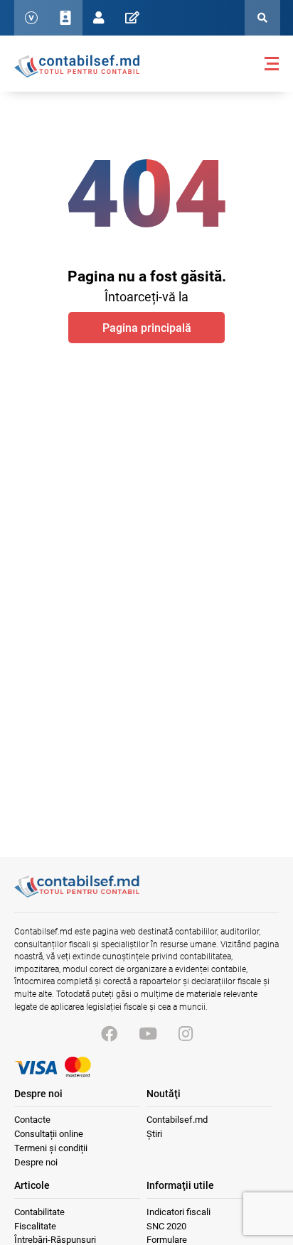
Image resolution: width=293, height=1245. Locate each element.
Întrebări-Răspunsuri (55, 1239)
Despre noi (36, 1162)
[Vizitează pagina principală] (76, 65)
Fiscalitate (35, 1226)
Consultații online (48, 1133)
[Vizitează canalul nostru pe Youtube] (148, 1034)
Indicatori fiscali (178, 1212)
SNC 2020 (166, 1226)
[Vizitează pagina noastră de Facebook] (109, 1034)
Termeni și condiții (50, 1148)
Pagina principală (146, 328)
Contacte (32, 1119)
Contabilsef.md (177, 1119)
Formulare (166, 1239)
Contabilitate (39, 1212)
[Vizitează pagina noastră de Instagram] (186, 1034)
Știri (154, 1133)
